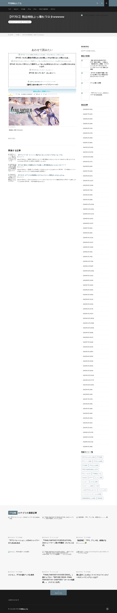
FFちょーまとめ (86, 473)
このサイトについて (13, 600)
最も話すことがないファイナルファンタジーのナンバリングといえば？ (92, 576)
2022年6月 (86, 347)
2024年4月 (86, 242)
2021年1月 (86, 427)
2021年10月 (86, 385)
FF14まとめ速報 (98, 461)
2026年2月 (86, 138)
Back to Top (58, 593)
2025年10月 (86, 157)
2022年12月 (86, 318)
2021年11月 (86, 380)
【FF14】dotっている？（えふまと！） (42, 73)
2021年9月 (86, 389)
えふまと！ (85, 481)
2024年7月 (86, 228)
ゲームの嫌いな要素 (95, 83)
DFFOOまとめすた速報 (88, 457)
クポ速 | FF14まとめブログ (89, 490)
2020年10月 (86, 442)
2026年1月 (86, 142)
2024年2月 (86, 252)
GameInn (84, 477)
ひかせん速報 (94, 481)
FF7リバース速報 (86, 461)
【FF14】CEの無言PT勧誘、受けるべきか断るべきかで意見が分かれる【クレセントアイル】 (99, 74)
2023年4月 (86, 299)
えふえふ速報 (98, 477)
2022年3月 (86, 361)
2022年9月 (86, 332)
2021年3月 (86, 418)
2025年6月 (86, 176)
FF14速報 (84, 465)
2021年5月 (86, 408)
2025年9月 (86, 161)
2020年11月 (86, 437)
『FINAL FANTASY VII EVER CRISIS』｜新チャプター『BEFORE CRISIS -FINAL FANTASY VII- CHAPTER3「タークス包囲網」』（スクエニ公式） (58, 578)
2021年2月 (86, 423)
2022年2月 (86, 366)
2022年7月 (86, 342)
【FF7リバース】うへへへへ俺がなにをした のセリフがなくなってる (40, 155)
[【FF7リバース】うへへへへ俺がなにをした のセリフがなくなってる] (12, 158)
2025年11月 (86, 152)
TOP (9, 9)
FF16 (29, 9)
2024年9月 (86, 218)
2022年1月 (86, 370)
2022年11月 (86, 323)
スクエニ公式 (102, 490)
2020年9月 (86, 446)
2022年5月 (86, 351)
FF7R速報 (27, 21)
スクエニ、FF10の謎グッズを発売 (21, 575)
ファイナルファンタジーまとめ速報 (91, 494)
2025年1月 (86, 199)
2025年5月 (86, 180)
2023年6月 (86, 290)
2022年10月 (86, 328)
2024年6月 (86, 233)
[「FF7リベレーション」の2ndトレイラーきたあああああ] (85, 96)
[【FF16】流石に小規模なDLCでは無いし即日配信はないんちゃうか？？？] (12, 168)
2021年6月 (86, 404)
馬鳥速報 (100, 498)
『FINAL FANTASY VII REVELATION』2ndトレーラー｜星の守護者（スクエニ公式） (58, 542)
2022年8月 (86, 337)
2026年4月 (86, 128)
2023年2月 (86, 309)
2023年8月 (86, 280)
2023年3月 (86, 304)
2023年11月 (86, 266)
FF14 (35, 9)
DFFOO (53, 9)
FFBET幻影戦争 (43, 9)
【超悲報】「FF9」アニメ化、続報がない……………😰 (91, 541)
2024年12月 (86, 204)
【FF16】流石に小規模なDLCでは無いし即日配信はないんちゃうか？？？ (41, 165)
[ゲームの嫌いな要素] (85, 86)
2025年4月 (86, 185)
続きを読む (12, 138)
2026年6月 (86, 119)
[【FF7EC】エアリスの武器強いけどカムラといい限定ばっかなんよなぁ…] (12, 178)
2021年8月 (86, 394)
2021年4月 (86, 413)
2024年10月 (86, 214)
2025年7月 (86, 171)
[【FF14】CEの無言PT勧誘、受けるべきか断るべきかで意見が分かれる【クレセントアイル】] (85, 76)
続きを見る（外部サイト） (42, 91)
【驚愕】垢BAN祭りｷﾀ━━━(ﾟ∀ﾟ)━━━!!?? (42, 85)
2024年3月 (86, 247)
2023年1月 (86, 313)
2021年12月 (86, 375)
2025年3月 (86, 190)
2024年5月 (86, 237)
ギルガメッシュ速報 (87, 486)
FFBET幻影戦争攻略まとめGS (90, 469)
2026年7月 (86, 114)
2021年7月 (86, 399)
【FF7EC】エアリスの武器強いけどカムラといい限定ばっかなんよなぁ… (41, 175)
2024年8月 (86, 223)
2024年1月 (86, 256)
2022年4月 (86, 356)
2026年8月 (86, 109)
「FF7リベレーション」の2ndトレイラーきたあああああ (23, 541)
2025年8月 (86, 166)
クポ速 (97, 486)
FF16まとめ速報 (94, 465)
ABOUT (16, 9)
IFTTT (91, 477)
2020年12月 (86, 432)
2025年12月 (86, 147)
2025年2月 (86, 195)
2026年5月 (86, 123)
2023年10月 (86, 271)
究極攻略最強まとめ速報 (88, 498)
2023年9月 (86, 275)
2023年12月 (86, 261)
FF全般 (23, 9)
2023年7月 (86, 285)
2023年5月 (86, 294)
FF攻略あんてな (97, 473)
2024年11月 (86, 209)
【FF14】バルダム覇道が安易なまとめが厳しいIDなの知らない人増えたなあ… (42, 58)
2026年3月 (86, 133)
